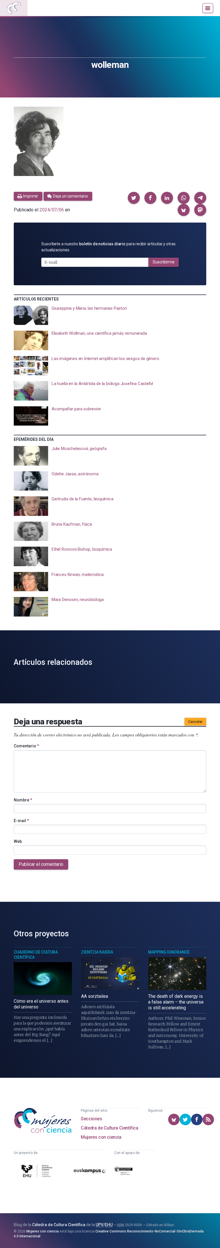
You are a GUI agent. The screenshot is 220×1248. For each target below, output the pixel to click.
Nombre (23, 800)
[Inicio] (14, 8)
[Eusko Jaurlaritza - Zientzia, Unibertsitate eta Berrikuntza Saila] (123, 1172)
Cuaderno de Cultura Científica (36, 955)
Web (18, 841)
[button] (134, 198)
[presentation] (110, 315)
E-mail (21, 820)
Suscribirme (163, 262)
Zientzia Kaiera (97, 952)
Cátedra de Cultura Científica (109, 1128)
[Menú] (208, 8)
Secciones (91, 1118)
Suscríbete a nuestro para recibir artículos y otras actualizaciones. (108, 247)
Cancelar (195, 722)
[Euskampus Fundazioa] (90, 1172)
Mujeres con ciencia (101, 1137)
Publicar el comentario (41, 864)
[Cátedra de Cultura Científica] (38, 1172)
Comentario (26, 746)
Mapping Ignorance (169, 952)
